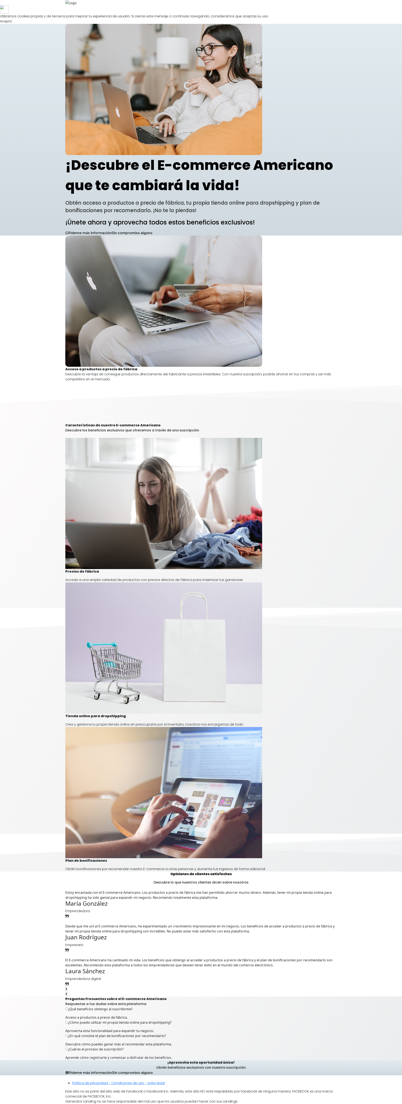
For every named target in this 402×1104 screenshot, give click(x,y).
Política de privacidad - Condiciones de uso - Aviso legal (118, 1083)
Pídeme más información (111, 1073)
